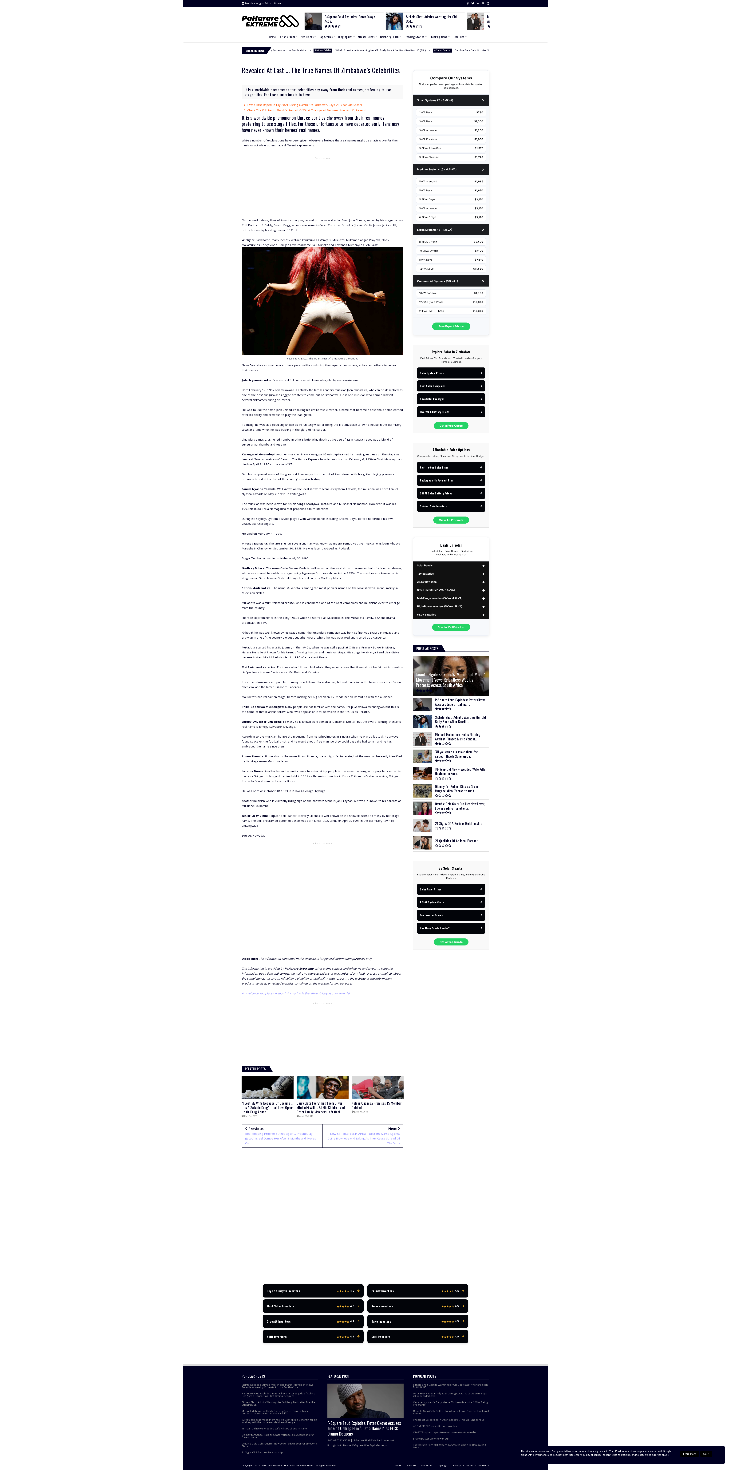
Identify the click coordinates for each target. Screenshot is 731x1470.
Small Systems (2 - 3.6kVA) (435, 100)
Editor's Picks (287, 37)
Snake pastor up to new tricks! (431, 1438)
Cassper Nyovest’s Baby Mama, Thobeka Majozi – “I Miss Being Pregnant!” (446, 50)
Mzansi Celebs (366, 37)
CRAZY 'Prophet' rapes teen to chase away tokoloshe (444, 1432)
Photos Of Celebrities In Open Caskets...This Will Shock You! (448, 1419)
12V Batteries (425, 573)
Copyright (443, 1465)
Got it (706, 1454)
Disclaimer (426, 1465)
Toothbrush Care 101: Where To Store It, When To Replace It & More (449, 1446)
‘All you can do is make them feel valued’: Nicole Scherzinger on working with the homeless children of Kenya (279, 1421)
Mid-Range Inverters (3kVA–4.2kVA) (439, 598)
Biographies (345, 37)
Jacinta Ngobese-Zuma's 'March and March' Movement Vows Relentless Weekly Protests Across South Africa (278, 1386)
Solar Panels (425, 565)
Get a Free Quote (451, 425)
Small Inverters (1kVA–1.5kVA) (436, 590)
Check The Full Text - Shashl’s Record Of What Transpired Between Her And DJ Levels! (306, 110)
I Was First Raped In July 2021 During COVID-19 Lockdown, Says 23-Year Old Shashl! (304, 105)
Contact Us (483, 1465)
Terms (469, 1465)
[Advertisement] (322, 188)
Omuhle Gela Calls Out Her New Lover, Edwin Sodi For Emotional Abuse (332, 50)
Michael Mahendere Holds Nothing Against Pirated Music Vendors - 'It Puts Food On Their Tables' (275, 1412)
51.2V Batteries (426, 614)
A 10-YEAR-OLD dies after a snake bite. (436, 1426)
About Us (411, 1465)
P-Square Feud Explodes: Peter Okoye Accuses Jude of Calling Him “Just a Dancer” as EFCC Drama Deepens (278, 1395)
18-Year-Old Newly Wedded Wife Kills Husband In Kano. (274, 1428)
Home (277, 3)
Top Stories (326, 37)
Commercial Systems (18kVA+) (437, 281)
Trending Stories (414, 37)
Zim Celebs (307, 37)
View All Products (451, 520)
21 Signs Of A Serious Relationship (262, 1452)
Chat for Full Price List (451, 627)
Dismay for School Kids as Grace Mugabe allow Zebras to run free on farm (278, 1436)
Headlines (458, 37)
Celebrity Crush (389, 37)
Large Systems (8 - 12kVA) (434, 229)
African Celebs (277, 50)
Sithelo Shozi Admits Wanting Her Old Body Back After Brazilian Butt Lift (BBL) (279, 1403)
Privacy (457, 1465)
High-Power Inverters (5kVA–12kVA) (439, 606)
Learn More (689, 1454)
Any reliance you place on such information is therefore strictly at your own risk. (296, 993)
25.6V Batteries (427, 581)
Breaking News (438, 37)
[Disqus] (322, 1206)
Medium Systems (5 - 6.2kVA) (437, 169)
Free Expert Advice (451, 326)
